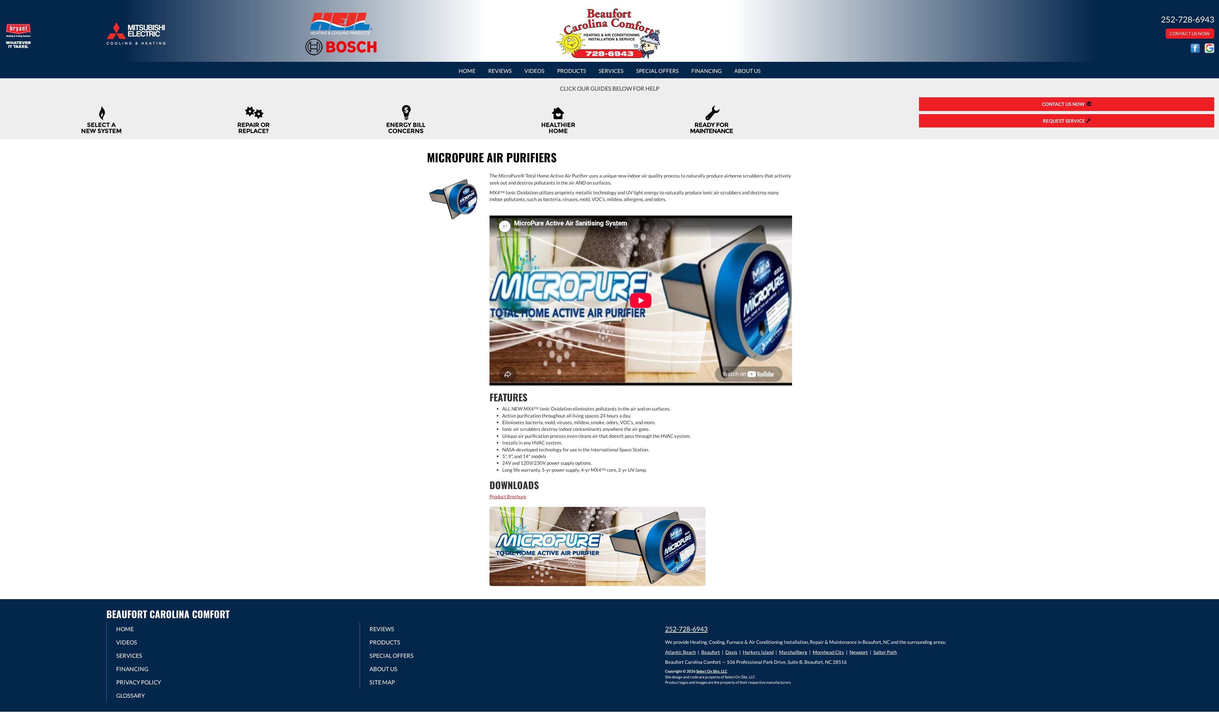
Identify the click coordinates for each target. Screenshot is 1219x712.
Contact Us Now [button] (1189, 33)
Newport (858, 652)
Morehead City (828, 652)
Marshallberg (793, 652)
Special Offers (657, 71)
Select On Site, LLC (711, 671)
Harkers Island (758, 652)
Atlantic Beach (680, 652)
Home (467, 71)
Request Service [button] (1064, 121)
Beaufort (710, 652)
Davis (731, 652)
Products (571, 71)
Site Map (382, 682)
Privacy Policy (138, 682)
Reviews (500, 71)
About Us (747, 71)
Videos (534, 71)
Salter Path (885, 652)
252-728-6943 (686, 629)
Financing (706, 71)
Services (611, 71)
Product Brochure (508, 496)
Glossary (130, 695)
